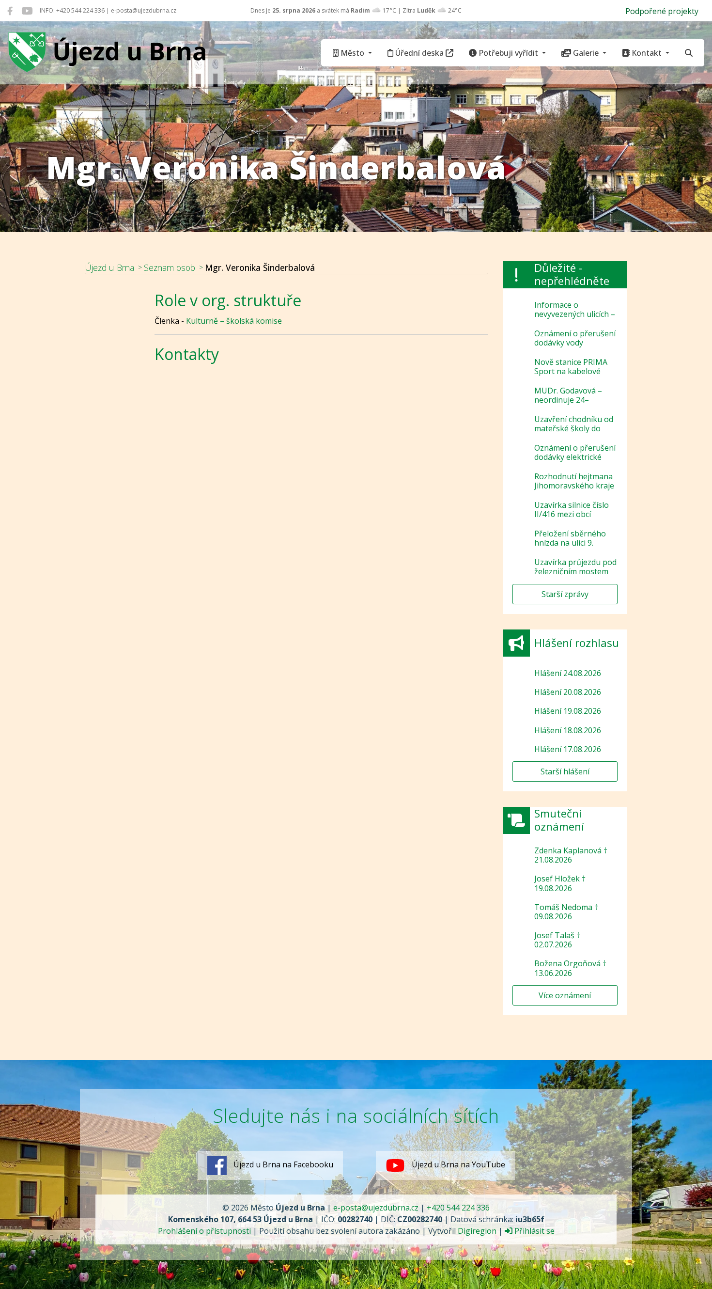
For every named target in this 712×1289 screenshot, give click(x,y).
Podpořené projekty (661, 11)
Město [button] (352, 52)
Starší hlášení (565, 771)
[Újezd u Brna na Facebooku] (10, 10)
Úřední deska (419, 52)
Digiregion (477, 1231)
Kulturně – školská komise (234, 320)
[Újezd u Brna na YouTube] (26, 10)
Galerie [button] (586, 52)
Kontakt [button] (647, 52)
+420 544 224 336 (458, 1207)
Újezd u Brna (109, 267)
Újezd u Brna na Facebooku (282, 1165)
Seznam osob (169, 267)
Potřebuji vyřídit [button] (508, 52)
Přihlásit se (533, 1231)
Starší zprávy (565, 594)
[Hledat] (688, 53)
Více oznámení (565, 995)
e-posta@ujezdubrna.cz (375, 1207)
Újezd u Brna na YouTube (457, 1165)
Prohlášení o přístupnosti (204, 1231)
